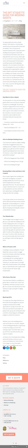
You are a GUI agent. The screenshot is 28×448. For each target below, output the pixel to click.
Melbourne (6, 360)
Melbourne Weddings (9, 402)
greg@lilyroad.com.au (10, 414)
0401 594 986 (7, 416)
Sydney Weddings (8, 400)
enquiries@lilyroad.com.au (11, 421)
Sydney (5, 363)
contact (8, 345)
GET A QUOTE (14, 377)
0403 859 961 (7, 422)
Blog (20, 21)
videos (5, 343)
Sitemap (6, 405)
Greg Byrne (7, 21)
